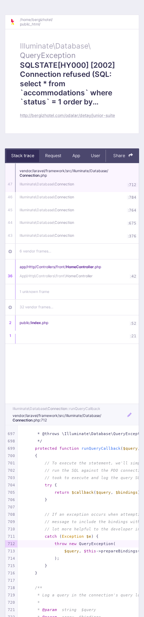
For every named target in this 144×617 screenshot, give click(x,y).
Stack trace (22, 155)
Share (119, 155)
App (76, 155)
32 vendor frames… (36, 307)
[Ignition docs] (15, 22)
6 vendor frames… (35, 251)
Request (53, 155)
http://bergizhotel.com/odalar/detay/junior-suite (67, 115)
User (95, 155)
